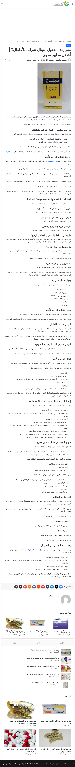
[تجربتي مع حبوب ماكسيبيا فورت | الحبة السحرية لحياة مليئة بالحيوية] (14, 623)
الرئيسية (66, 41)
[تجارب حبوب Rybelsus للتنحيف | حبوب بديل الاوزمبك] (66, 652)
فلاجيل (17, 272)
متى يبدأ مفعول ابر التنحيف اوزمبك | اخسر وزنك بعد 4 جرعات (43, 674)
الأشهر (62, 643)
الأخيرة (38, 643)
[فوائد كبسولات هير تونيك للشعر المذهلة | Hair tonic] (66, 685)
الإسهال (31, 550)
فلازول (8, 151)
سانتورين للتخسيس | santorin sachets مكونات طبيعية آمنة (43, 666)
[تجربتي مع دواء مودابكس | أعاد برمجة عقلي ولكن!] (37, 623)
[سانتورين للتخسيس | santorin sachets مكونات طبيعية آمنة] (66, 668)
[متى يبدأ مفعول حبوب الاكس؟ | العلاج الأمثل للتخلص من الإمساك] (55, 738)
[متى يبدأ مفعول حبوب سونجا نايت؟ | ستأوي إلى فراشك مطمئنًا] (60, 623)
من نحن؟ (5, 764)
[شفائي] (60, 4)
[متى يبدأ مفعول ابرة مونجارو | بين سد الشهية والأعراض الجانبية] (66, 660)
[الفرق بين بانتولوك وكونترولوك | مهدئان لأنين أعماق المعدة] (20, 738)
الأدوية (60, 41)
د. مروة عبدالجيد (61, 60)
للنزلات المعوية (53, 161)
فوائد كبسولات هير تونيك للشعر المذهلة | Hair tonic (45, 682)
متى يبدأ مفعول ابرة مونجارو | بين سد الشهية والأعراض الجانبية (43, 658)
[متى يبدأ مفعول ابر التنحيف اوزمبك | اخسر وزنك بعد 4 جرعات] (66, 676)
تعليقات (13, 643)
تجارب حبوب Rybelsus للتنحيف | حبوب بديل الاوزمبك (45, 650)
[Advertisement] (37, 23)
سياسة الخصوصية (15, 764)
